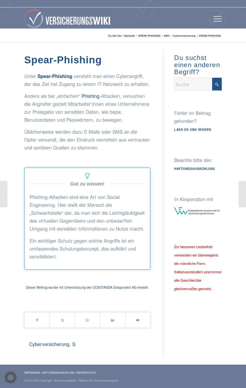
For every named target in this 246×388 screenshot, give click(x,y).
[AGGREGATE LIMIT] (3, 194)
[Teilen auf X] (62, 320)
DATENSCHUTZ (86, 372)
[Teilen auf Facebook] (37, 320)
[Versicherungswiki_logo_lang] (68, 18)
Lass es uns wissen (192, 129)
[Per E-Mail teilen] (137, 320)
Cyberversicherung (49, 343)
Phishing (90, 95)
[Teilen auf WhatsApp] (87, 320)
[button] (10, 377)
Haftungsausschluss (194, 168)
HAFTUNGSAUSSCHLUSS (58, 372)
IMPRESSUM (32, 372)
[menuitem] (216, 18)
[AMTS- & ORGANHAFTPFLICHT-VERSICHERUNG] (242, 194)
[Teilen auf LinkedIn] (112, 320)
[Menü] (216, 18)
